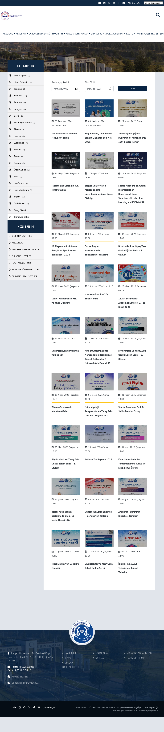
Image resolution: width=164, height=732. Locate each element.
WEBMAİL (100, 658)
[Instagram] (109, 3)
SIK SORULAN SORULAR (138, 652)
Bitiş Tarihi (90, 82)
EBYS (67, 658)
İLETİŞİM (160, 33)
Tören (19, 156)
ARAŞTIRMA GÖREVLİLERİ (26, 249)
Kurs (18, 176)
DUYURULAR (101, 652)
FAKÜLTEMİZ (8, 33)
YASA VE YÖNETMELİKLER (26, 269)
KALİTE (129, 33)
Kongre (19, 149)
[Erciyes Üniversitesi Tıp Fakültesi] (13, 15)
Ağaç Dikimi (21, 210)
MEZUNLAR (18, 242)
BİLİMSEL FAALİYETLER (24, 276)
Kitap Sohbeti (23, 82)
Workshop (21, 142)
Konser (19, 136)
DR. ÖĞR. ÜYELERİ (22, 256)
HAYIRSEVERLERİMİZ (145, 33)
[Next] (94, 3)
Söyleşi (19, 163)
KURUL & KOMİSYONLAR (77, 33)
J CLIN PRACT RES (22, 236)
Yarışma (20, 109)
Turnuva (20, 102)
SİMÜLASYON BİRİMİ (114, 33)
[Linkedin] (104, 3)
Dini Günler (21, 203)
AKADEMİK (21, 33)
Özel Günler (22, 169)
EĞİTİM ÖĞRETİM (55, 33)
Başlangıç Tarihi (60, 82)
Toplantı (19, 89)
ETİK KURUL (96, 33)
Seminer (20, 95)
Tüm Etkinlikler (22, 217)
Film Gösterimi (23, 190)
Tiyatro (19, 129)
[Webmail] (123, 3)
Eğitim (19, 196)
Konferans (21, 183)
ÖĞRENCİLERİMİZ (37, 33)
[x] (114, 3)
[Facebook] (118, 3)
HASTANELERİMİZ (21, 263)
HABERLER (69, 652)
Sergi (18, 116)
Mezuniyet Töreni (24, 122)
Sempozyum (22, 75)
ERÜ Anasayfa (133, 3)
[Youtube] (99, 3)
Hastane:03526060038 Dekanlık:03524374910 (21, 668)
